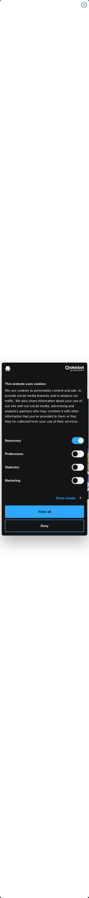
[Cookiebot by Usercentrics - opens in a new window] (65, 368)
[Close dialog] (84, 4)
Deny (44, 525)
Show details (66, 498)
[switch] (78, 454)
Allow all (44, 511)
